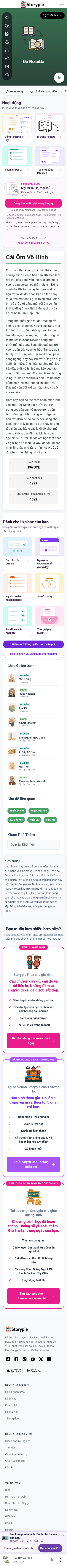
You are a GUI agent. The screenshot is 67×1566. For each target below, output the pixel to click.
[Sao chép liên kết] (7, 58)
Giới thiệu (10, 1516)
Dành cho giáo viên (45, 91)
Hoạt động (16, 91)
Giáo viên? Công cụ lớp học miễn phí (33, 644)
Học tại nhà (11, 1411)
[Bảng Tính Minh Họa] (7, 34)
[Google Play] (34, 1370)
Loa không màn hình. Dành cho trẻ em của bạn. (33, 1536)
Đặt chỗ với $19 (50, 1548)
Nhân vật (10, 1398)
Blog (7, 1490)
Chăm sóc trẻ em (15, 1460)
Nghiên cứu (11, 1510)
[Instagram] (8, 1359)
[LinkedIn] (49, 1359)
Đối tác (9, 1467)
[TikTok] (25, 1359)
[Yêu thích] (7, 17)
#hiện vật (34, 819)
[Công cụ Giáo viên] (7, 75)
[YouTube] (33, 1359)
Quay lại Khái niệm (23, 844)
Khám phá (11, 1405)
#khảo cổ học (17, 810)
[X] (41, 1359)
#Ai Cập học (16, 819)
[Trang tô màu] (7, 26)
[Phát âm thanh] (59, 78)
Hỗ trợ (9, 1529)
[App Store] (14, 1370)
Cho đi (8, 1523)
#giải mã (50, 819)
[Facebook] (16, 1359)
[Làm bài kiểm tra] (7, 42)
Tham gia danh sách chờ (19, 1548)
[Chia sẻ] (7, 50)
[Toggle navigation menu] (61, 4)
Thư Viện (10, 1447)
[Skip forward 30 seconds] (60, 1560)
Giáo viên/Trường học (17, 1441)
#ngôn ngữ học (39, 810)
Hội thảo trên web (15, 1496)
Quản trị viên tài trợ (16, 1454)
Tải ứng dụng (12, 1418)
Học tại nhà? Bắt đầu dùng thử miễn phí (33, 653)
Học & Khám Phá (15, 1392)
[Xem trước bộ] (12, 189)
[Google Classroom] (7, 66)
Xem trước (27, 192)
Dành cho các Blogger (17, 1503)
